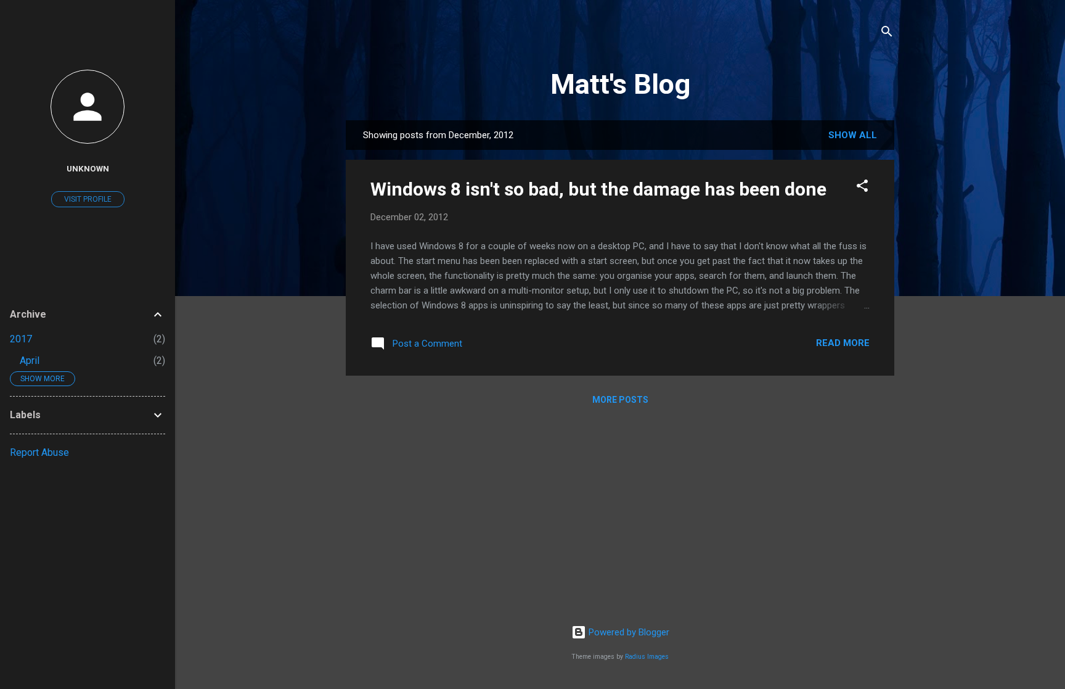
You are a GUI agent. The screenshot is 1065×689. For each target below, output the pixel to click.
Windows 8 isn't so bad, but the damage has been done (598, 189)
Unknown (88, 168)
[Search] (886, 33)
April (29, 360)
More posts (620, 400)
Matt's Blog (620, 84)
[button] (862, 187)
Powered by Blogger (627, 632)
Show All (852, 135)
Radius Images (647, 657)
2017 (21, 339)
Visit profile (88, 199)
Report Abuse (39, 452)
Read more (843, 343)
